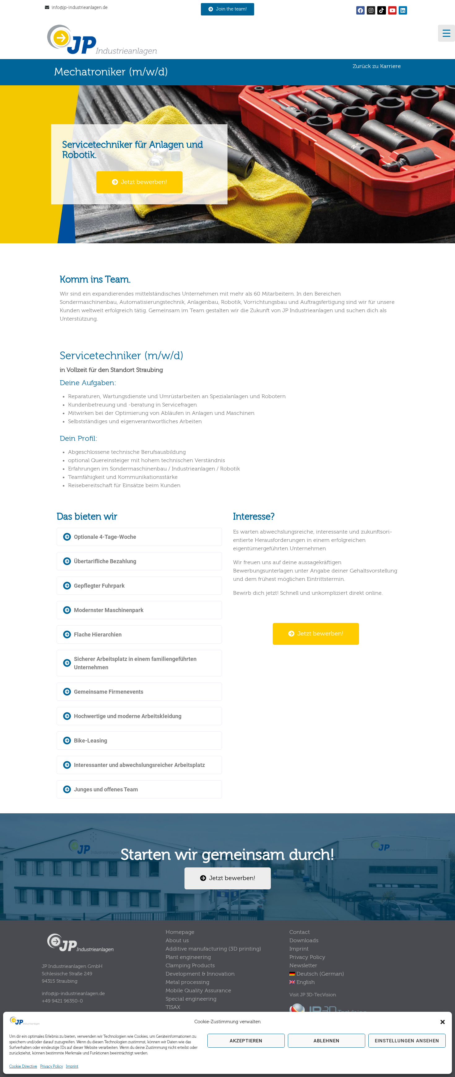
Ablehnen (327, 1041)
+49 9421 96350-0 (62, 1001)
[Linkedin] (403, 10)
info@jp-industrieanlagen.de (80, 7)
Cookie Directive (23, 1066)
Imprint (72, 1066)
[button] (443, 1022)
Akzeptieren (246, 1041)
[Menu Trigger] (446, 33)
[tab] (139, 537)
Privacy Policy (51, 1066)
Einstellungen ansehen (407, 1041)
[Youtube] (392, 10)
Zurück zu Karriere (377, 66)
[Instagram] (371, 10)
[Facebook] (360, 10)
